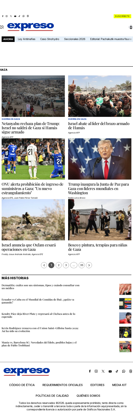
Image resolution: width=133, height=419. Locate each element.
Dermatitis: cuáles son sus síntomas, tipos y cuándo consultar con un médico (40, 286)
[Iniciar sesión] (131, 27)
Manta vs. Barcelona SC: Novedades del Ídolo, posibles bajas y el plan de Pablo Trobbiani (39, 344)
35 (81, 265)
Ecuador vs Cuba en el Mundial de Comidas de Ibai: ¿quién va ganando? (38, 301)
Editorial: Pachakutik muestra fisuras (111, 39)
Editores (97, 385)
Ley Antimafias (26, 39)
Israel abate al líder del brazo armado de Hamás (98, 125)
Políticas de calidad (52, 395)
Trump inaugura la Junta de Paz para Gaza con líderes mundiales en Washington (98, 188)
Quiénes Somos (88, 395)
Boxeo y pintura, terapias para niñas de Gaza (97, 247)
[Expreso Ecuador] (27, 374)
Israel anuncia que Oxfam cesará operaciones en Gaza (29, 247)
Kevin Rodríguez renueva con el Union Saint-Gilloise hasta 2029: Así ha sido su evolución (40, 329)
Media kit (119, 385)
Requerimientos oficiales (62, 385)
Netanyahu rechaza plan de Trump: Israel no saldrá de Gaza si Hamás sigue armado (31, 128)
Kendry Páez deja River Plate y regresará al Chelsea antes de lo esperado (38, 315)
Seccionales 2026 (74, 39)
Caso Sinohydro (49, 39)
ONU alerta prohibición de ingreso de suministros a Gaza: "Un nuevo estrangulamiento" (32, 188)
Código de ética (22, 385)
